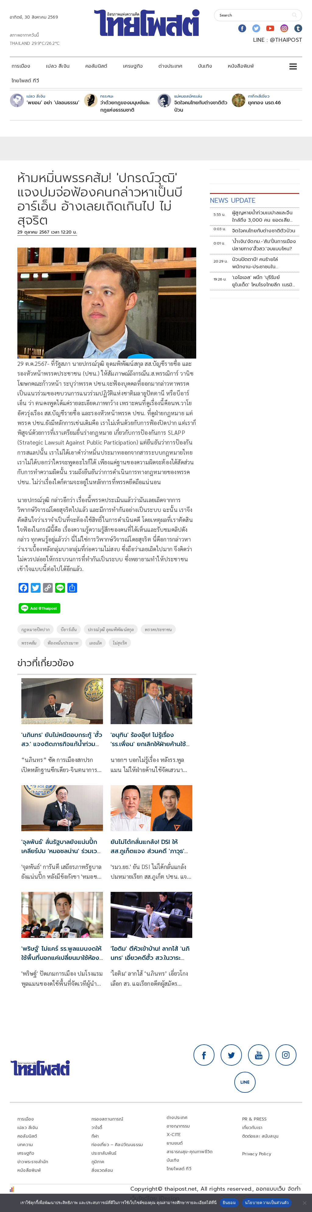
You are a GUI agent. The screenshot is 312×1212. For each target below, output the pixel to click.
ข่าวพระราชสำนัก (32, 1162)
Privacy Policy (256, 1154)
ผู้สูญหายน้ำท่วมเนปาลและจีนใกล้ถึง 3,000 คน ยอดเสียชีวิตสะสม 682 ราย (262, 216)
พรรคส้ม (29, 642)
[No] (304, 1203)
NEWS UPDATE (233, 200)
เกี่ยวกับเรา (252, 1127)
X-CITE (174, 1135)
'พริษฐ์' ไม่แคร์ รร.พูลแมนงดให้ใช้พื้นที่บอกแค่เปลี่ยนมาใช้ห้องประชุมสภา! (61, 957)
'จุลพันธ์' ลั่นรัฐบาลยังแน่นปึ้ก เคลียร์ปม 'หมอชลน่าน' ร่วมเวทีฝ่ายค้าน (61, 851)
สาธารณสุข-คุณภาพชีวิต (189, 1152)
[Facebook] (242, 28)
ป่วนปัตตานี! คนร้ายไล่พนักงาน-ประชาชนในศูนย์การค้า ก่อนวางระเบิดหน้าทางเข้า (263, 263)
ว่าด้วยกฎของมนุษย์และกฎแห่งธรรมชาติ (125, 106)
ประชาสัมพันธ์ (104, 1153)
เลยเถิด (95, 642)
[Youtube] (270, 28)
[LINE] (245, 1082)
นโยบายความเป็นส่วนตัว (267, 1202)
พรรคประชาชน (158, 629)
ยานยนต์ (175, 1143)
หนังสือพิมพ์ (241, 66)
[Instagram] (284, 28)
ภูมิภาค (98, 1162)
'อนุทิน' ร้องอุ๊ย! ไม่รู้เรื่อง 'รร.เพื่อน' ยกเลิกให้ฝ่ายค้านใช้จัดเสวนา (148, 744)
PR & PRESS (254, 1119)
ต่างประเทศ (170, 66)
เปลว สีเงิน (57, 66)
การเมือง (21, 66)
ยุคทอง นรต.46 (264, 102)
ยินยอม (229, 1202)
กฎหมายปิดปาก (35, 629)
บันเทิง (205, 66)
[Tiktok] (298, 28)
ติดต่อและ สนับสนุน (260, 1136)
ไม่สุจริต (120, 642)
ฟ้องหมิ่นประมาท (63, 642)
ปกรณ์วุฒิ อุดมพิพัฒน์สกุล (111, 629)
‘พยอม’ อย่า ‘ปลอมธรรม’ (53, 102)
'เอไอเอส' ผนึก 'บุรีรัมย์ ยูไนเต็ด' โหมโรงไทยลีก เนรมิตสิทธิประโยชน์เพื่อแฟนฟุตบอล (264, 281)
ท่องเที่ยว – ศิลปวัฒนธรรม (117, 1145)
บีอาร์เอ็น (69, 629)
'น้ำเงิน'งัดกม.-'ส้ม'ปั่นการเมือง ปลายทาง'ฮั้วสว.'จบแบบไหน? (264, 245)
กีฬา (95, 1136)
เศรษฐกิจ (133, 66)
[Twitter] (256, 28)
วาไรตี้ (96, 1127)
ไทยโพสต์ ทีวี (25, 80)
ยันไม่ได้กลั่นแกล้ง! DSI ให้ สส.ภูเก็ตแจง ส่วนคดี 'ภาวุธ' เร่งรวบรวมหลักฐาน (147, 851)
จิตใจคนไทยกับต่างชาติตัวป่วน (200, 106)
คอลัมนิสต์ (96, 66)
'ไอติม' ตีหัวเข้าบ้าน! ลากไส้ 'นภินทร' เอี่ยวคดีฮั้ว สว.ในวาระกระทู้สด (150, 957)
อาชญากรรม (178, 1126)
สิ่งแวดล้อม (102, 1170)
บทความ (25, 1145)
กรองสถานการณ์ (107, 1119)
